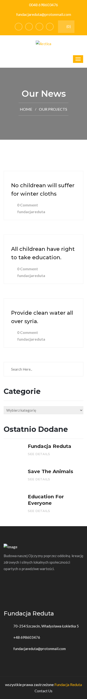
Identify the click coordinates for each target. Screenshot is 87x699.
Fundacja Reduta (68, 684)
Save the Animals (50, 471)
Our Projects (53, 109)
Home (26, 109)
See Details (39, 454)
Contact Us (43, 691)
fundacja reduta (49, 446)
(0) (68, 26)
